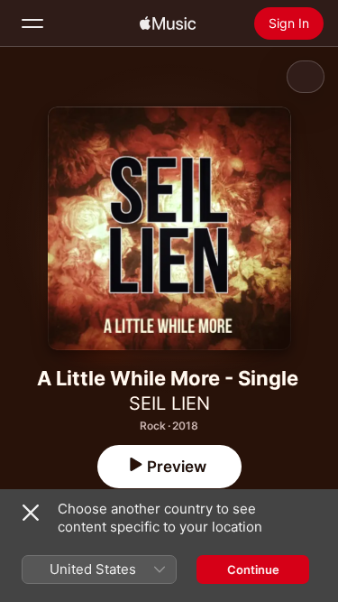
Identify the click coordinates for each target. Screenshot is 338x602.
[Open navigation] (32, 23)
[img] (168, 23)
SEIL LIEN (169, 403)
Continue (253, 569)
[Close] (31, 513)
